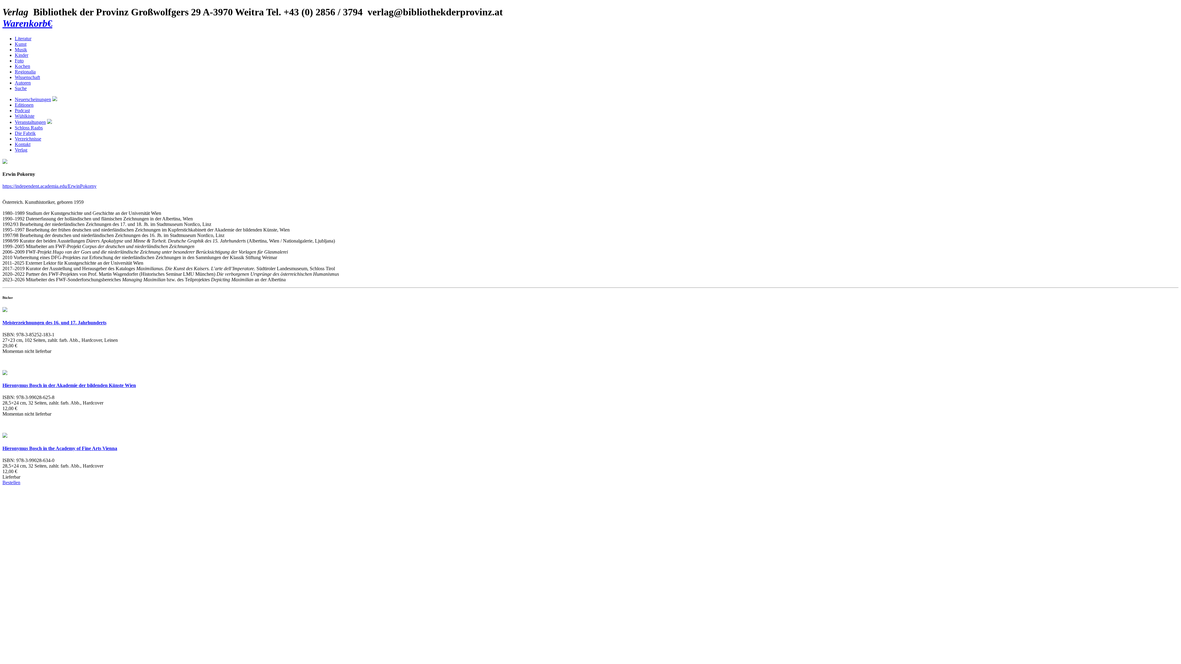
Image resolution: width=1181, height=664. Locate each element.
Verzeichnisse (28, 138)
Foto (19, 60)
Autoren (23, 82)
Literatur (23, 38)
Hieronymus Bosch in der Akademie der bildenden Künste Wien (69, 385)
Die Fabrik (25, 133)
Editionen (24, 105)
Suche (21, 88)
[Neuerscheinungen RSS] (54, 99)
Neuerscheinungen (33, 99)
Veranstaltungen (30, 122)
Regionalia (25, 71)
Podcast (22, 110)
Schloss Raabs (29, 127)
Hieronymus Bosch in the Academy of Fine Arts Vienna (59, 448)
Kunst (20, 44)
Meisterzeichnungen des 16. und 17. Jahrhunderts (54, 322)
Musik (21, 49)
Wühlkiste (24, 116)
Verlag (21, 149)
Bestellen (11, 482)
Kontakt (22, 144)
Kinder (21, 55)
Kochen (22, 66)
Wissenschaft (27, 77)
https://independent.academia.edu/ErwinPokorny (49, 186)
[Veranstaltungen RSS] (49, 122)
